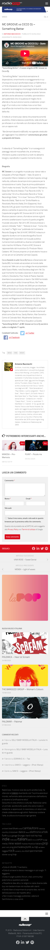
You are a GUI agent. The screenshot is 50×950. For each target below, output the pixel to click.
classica (42, 828)
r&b (32, 847)
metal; (5, 843)
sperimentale (35, 850)
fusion (9, 836)
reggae (5, 851)
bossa (20, 829)
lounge (45, 840)
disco (27, 832)
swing (10, 855)
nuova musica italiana (32, 843)
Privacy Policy (13, 529)
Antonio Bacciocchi (12, 34)
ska (23, 851)
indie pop (13, 840)
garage (14, 836)
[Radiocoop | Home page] (15, 3)
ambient (5, 828)
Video (4, 17)
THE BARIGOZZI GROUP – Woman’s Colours (22, 689)
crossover (13, 832)
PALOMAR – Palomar (12, 721)
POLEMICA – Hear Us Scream (16, 657)
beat (11, 828)
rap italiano (41, 847)
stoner (4, 854)
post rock (5, 847)
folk (45, 832)
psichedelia (19, 847)
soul (27, 850)
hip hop (38, 835)
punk (28, 847)
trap (15, 854)
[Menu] (46, 3)
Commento (10, 480)
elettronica (36, 832)
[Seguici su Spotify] (46, 548)
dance (9, 353)
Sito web (8, 508)
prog (11, 847)
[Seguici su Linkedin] (37, 548)
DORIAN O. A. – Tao (22, 759)
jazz (30, 839)
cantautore (30, 828)
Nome (8, 499)
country (5, 832)
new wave (14, 843)
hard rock (30, 835)
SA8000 (14, 793)
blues (15, 828)
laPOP (39, 840)
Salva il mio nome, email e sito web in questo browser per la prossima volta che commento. (24, 520)
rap (36, 847)
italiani (22, 353)
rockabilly (18, 851)
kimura (34, 840)
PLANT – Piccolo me (33, 454)
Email (29, 499)
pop (45, 843)
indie (15, 353)
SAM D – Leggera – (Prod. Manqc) (29, 765)
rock (11, 851)
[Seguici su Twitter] (42, 548)
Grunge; (21, 835)
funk (4, 835)
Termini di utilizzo (28, 529)
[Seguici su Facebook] (33, 548)
